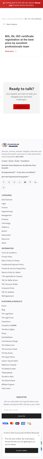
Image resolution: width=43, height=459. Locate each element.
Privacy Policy (7, 256)
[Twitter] (9, 182)
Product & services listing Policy (14, 268)
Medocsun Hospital (9, 365)
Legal (4, 203)
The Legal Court (7, 317)
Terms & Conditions (9, 253)
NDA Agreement (8, 296)
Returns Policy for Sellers (11, 272)
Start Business (7, 199)
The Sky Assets (7, 353)
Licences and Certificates (15, 19)
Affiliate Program (8, 384)
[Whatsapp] (20, 182)
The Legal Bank (7, 314)
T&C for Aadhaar (8, 292)
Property (5, 219)
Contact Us (21, 107)
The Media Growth (9, 369)
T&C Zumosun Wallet (10, 284)
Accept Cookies (21, 450)
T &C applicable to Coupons (12, 276)
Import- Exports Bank (10, 361)
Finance (4, 207)
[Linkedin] (35, 182)
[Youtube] (25, 182)
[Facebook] (4, 182)
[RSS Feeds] (4, 187)
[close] (39, 436)
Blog (3, 310)
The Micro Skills (7, 376)
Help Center (6, 388)
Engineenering (7, 211)
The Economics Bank (9, 349)
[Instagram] (14, 182)
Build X (4, 231)
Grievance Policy (8, 288)
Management (7, 215)
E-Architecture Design (10, 341)
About (4, 243)
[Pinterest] (30, 182)
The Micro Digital (8, 329)
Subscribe (21, 416)
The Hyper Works (8, 357)
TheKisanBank (7, 373)
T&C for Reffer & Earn (10, 280)
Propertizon (6, 321)
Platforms (5, 227)
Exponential (6, 235)
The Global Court (8, 345)
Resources (5, 239)
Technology (6, 223)
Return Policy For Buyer (11, 260)
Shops (4, 333)
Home (4, 306)
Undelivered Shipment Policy (13, 264)
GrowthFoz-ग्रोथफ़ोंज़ (9, 325)
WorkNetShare (7, 337)
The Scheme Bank (8, 380)
